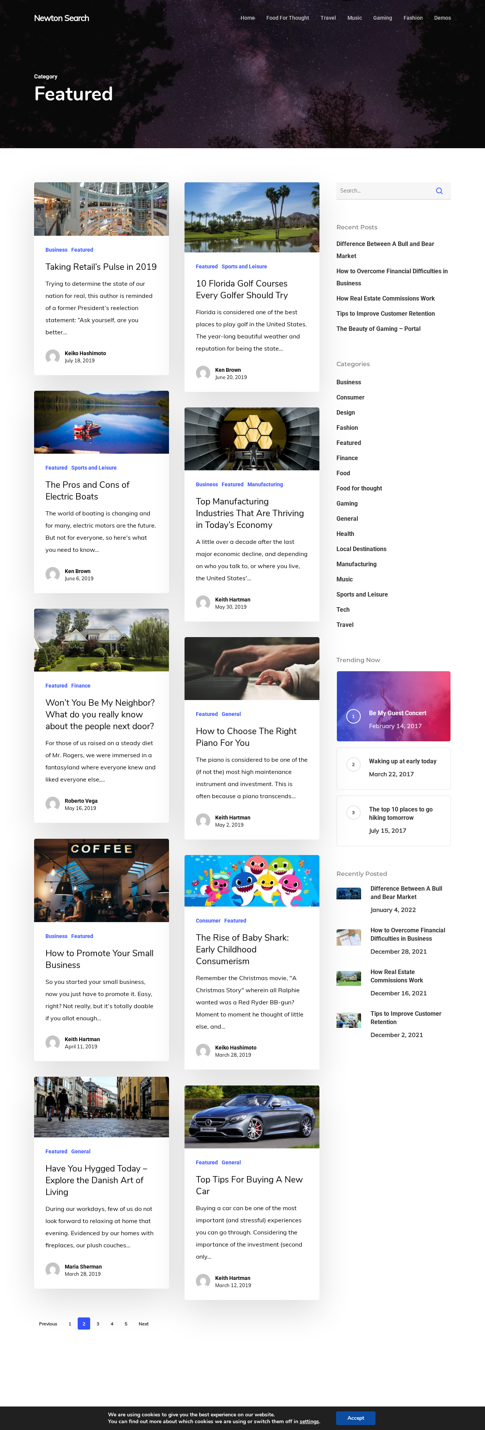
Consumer (208, 921)
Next (144, 1324)
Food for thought (359, 488)
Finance (81, 686)
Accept (355, 1418)
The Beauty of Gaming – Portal (378, 328)
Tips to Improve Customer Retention (385, 313)
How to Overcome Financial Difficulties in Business (392, 277)
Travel (345, 624)
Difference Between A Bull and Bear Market (385, 250)
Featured (82, 250)
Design (345, 412)
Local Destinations (361, 549)
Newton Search (61, 18)
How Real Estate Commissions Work (385, 298)
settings (309, 1421)
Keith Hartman (232, 600)
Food (343, 473)
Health (345, 533)
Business (56, 250)
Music (344, 579)
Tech (343, 609)
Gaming (347, 503)
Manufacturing (265, 484)
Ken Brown (228, 370)
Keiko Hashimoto (85, 353)
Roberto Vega (81, 801)
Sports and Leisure (244, 266)
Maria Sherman (83, 1267)
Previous (48, 1324)
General (231, 714)
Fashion (347, 427)
